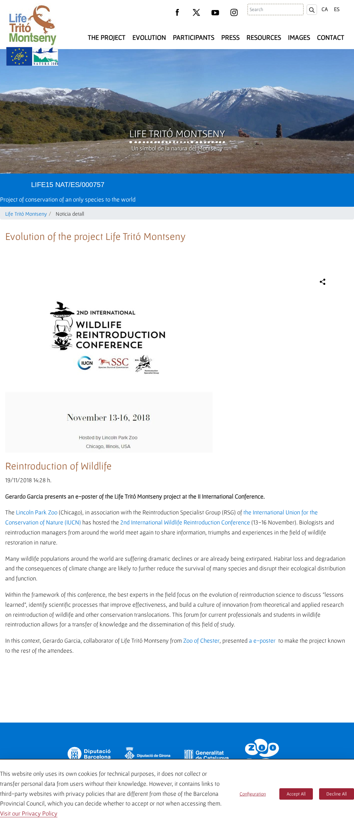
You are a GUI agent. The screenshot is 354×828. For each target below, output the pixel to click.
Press (230, 37)
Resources (263, 37)
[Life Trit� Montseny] (32, 25)
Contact (330, 37)
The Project (106, 37)
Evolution (149, 37)
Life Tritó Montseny (177, 133)
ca (325, 9)
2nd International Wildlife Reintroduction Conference (185, 522)
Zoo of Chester (201, 640)
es (336, 9)
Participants (193, 37)
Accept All (296, 794)
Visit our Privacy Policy (28, 813)
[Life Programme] (19, 56)
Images (299, 37)
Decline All (336, 794)
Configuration (253, 794)
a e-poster (262, 640)
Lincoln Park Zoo (36, 512)
